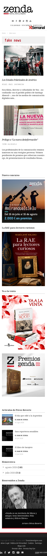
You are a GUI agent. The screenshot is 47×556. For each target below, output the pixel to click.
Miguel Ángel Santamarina (13, 84)
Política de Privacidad (18, 543)
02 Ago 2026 (19, 422)
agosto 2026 (11, 467)
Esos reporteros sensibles (26, 431)
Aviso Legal (5, 543)
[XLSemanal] (37, 27)
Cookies (31, 543)
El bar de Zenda (21, 420)
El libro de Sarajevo (24, 447)
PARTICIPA (37, 25)
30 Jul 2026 (19, 438)
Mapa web (21, 546)
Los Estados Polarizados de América (19, 79)
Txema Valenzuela (9, 144)
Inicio (4, 33)
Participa (38, 543)
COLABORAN (15, 25)
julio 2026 (10, 472)
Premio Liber (17, 548)
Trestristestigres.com (34, 540)
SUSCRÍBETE (27, 25)
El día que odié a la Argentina (28, 415)
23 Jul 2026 (19, 454)
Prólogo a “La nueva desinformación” (20, 139)
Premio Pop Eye (29, 548)
